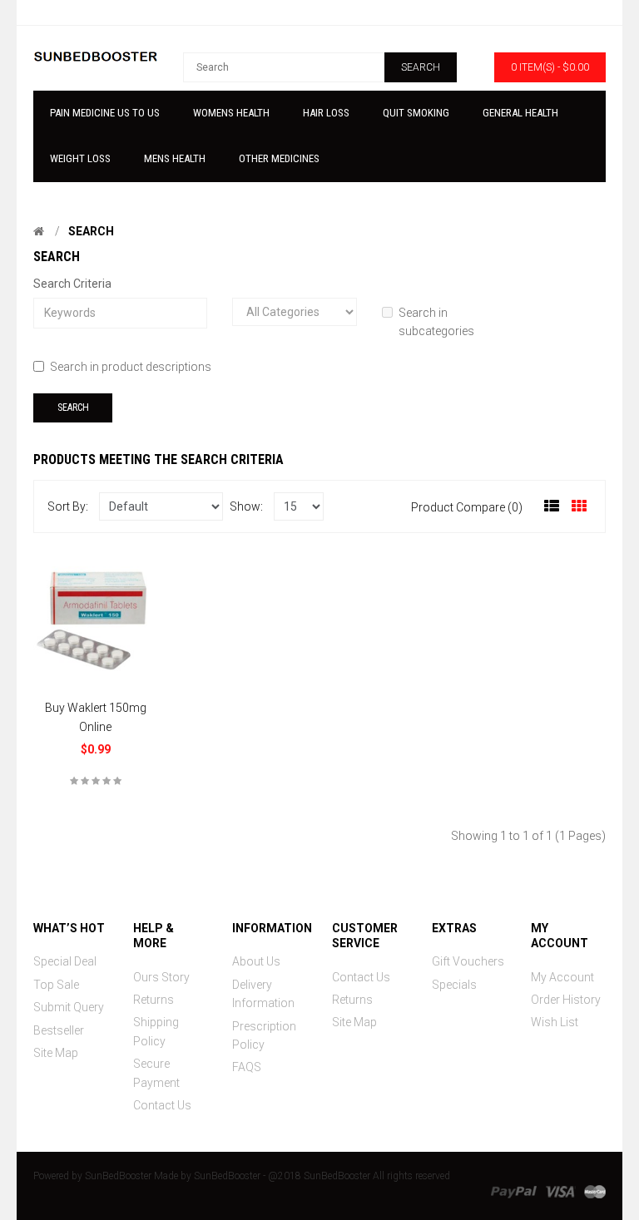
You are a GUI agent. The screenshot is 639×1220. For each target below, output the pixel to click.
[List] (551, 506)
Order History (566, 999)
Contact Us (162, 1105)
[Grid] (579, 506)
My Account (562, 977)
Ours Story (161, 977)
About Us (256, 961)
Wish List (554, 1022)
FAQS (246, 1067)
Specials (454, 984)
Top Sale (56, 984)
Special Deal (65, 961)
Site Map (55, 1052)
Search (91, 231)
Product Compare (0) (467, 507)
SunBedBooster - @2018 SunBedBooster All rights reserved (322, 1176)
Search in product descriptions (130, 366)
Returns (153, 999)
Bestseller (58, 1030)
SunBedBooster (118, 1176)
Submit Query (68, 1007)
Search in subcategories (436, 322)
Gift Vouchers (468, 961)
